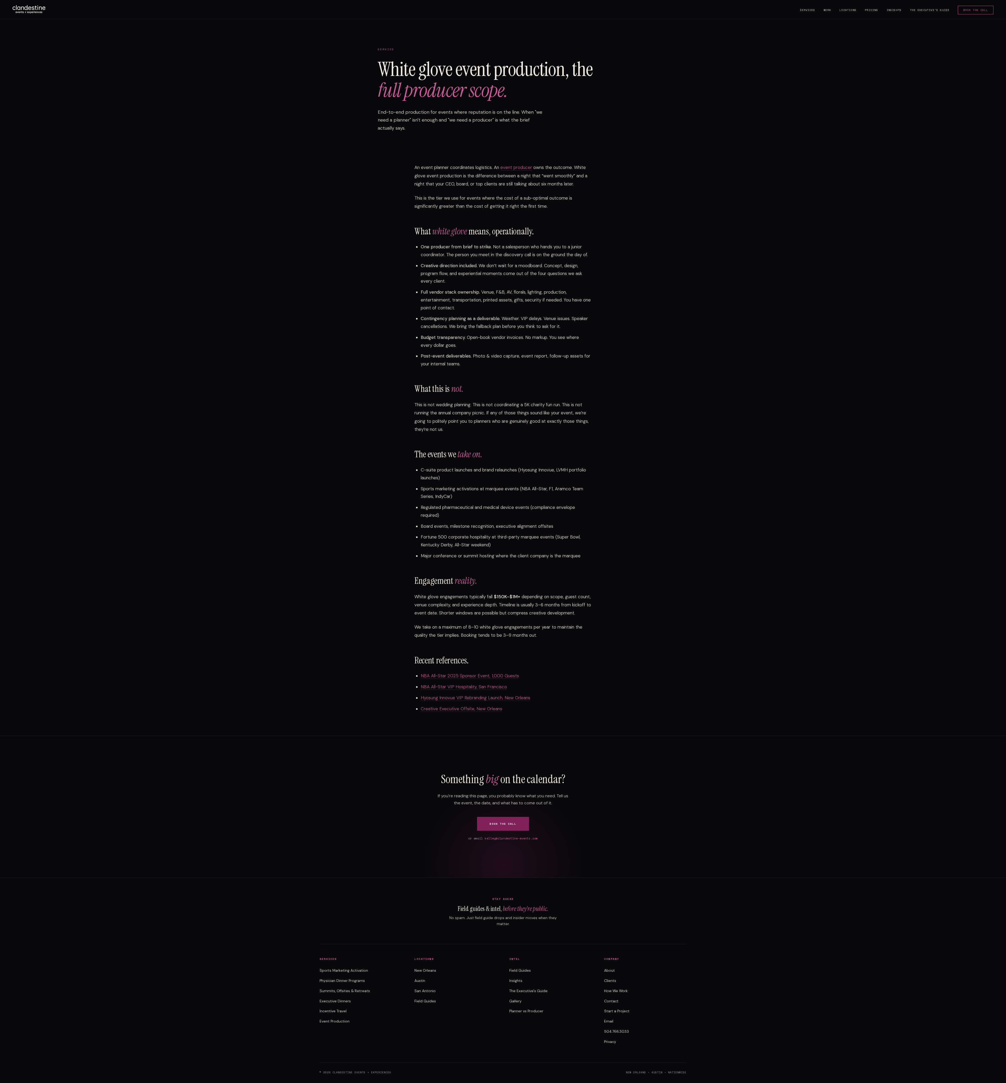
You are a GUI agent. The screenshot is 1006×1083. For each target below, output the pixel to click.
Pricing (871, 10)
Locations (847, 10)
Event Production (334, 1021)
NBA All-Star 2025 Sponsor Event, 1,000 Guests (470, 676)
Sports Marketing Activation (344, 970)
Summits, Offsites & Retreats (345, 990)
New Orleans (425, 970)
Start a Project (617, 1011)
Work (827, 10)
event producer (516, 167)
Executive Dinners (335, 1001)
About (609, 970)
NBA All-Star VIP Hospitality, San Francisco (464, 687)
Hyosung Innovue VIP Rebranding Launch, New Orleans (475, 698)
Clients (610, 980)
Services (807, 10)
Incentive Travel (333, 1011)
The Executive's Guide (929, 10)
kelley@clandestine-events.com (511, 838)
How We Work (616, 990)
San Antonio (425, 990)
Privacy (610, 1041)
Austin (419, 980)
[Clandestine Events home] (29, 9)
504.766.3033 (616, 1031)
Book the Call (975, 10)
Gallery (515, 1001)
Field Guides (425, 1001)
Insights (894, 10)
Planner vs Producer (526, 1011)
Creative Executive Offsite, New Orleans (461, 709)
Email (608, 1021)
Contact (611, 1001)
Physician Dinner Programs (342, 980)
